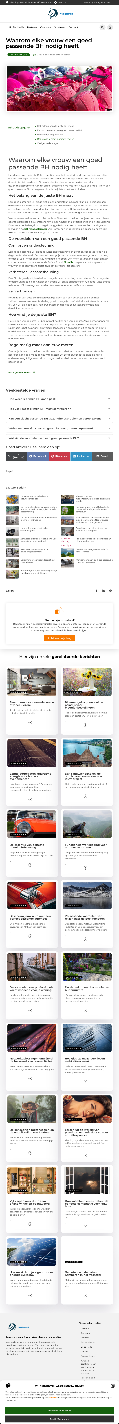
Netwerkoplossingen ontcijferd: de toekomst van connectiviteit (31, 1060)
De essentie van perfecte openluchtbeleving (27, 846)
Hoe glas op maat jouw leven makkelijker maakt (85, 1060)
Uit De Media (16, 27)
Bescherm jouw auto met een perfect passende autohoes (30, 917)
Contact (73, 27)
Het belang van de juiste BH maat (55, 126)
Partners (32, 27)
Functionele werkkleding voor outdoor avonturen (86, 846)
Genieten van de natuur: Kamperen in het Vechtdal (83, 1273)
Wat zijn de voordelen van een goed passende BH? (59, 438)
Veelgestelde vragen (48, 143)
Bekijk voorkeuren (59, 1419)
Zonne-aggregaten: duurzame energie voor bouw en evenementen (30, 776)
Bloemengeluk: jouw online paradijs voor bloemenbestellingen (38, 571)
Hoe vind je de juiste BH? (50, 134)
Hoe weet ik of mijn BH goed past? (59, 399)
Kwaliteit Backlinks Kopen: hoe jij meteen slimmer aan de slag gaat (89, 1367)
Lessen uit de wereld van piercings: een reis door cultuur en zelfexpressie (86, 1132)
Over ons (45, 27)
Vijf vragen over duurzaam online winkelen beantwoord (30, 1202)
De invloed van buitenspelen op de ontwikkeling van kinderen (32, 1131)
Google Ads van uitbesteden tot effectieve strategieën (91, 529)
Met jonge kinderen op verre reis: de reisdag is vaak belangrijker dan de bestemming (38, 509)
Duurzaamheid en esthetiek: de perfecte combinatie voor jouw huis (86, 1204)
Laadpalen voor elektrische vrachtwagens (34, 529)
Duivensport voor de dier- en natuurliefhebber (34, 497)
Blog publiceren (88, 1356)
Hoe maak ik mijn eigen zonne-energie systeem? (31, 1273)
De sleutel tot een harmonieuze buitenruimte (87, 989)
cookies (53, 1397)
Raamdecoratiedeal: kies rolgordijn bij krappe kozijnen (93, 539)
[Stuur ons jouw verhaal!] (59, 610)
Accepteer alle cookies (59, 1410)
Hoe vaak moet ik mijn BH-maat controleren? (59, 408)
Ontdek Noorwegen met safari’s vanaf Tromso (92, 550)
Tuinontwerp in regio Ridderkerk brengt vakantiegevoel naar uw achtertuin (92, 509)
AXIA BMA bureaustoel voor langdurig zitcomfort (34, 550)
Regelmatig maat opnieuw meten (55, 139)
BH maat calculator (35, 228)
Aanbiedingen (19, 55)
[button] (112, 1385)
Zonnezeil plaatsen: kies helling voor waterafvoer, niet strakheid (38, 539)
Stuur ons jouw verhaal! (59, 620)
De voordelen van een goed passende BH (59, 130)
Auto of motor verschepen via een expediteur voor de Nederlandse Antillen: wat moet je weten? (92, 520)
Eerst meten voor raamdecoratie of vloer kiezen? (37, 561)
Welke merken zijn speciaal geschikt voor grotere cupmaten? (59, 428)
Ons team (60, 27)
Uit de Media (86, 1347)
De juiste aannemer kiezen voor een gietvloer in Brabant (38, 518)
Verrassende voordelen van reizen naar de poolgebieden (85, 917)
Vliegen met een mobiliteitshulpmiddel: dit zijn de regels (93, 498)
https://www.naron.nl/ (21, 372)
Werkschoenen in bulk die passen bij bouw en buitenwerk (94, 561)
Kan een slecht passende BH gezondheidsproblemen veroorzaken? (59, 418)
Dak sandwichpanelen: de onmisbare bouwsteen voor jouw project (84, 776)
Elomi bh (69, 262)
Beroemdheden (88, 1342)
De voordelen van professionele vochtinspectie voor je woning (31, 989)
